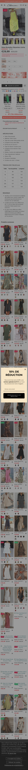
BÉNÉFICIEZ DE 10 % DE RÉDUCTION (14, 395)
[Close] (25, 369)
